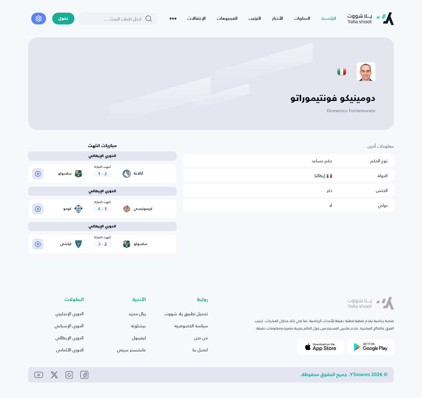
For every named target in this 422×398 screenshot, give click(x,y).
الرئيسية (328, 18)
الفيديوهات (227, 18)
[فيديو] (37, 173)
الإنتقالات (197, 18)
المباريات (302, 18)
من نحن (201, 337)
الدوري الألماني (70, 349)
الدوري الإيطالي (70, 337)
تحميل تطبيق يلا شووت (186, 313)
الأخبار (277, 18)
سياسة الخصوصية (191, 325)
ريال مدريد (137, 313)
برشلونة (138, 325)
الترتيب (255, 18)
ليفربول (139, 337)
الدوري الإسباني (69, 325)
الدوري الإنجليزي (70, 313)
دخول (63, 19)
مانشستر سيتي (131, 349)
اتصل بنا (200, 349)
